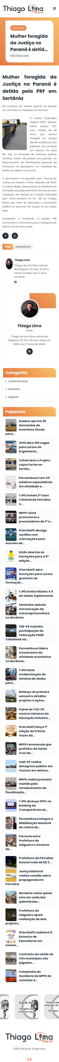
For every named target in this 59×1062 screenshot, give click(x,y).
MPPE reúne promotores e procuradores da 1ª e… (35, 517)
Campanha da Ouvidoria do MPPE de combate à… (35, 976)
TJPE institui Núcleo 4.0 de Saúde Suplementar (36, 593)
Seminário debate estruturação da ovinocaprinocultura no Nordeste (28, 611)
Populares (18, 28)
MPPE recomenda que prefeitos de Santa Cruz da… (35, 748)
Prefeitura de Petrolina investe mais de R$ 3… (36, 860)
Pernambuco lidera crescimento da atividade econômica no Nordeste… (28, 654)
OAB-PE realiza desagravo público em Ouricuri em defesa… (36, 766)
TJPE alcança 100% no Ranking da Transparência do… (35, 805)
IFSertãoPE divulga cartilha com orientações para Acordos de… (26, 536)
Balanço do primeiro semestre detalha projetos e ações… (34, 696)
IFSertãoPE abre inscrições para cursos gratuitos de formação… (29, 576)
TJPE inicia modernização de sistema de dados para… (26, 676)
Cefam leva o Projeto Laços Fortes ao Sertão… (34, 464)
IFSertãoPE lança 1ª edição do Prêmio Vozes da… (33, 731)
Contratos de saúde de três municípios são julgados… (36, 958)
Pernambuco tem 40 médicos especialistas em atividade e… (35, 482)
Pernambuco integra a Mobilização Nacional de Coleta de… (36, 823)
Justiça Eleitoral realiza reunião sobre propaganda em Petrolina (28, 877)
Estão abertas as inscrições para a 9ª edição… (34, 556)
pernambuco (23, 246)
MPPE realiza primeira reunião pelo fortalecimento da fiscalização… (28, 785)
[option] (31, 1009)
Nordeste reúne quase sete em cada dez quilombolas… (35, 897)
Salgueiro (13, 397)
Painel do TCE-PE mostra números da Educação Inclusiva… (34, 713)
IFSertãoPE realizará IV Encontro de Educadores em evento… (29, 938)
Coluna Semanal (18, 381)
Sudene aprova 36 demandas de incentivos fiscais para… (26, 427)
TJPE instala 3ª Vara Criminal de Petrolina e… (35, 499)
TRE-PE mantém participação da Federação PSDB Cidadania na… (25, 633)
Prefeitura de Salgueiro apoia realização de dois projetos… (26, 917)
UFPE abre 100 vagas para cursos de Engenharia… (34, 447)
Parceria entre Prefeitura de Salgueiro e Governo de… (27, 842)
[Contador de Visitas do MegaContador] (29, 1060)
